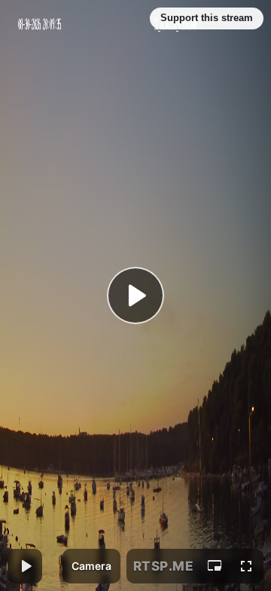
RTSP (163, 566)
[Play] (135, 295)
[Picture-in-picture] (214, 566)
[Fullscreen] (246, 566)
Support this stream (206, 18)
